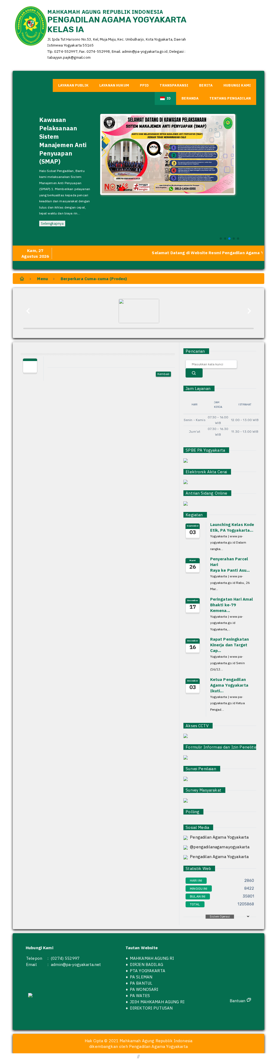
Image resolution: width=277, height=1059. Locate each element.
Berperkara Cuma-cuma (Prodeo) (94, 278)
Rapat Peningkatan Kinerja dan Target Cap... (229, 645)
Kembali (163, 374)
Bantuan (238, 1000)
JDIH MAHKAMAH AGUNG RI (157, 1001)
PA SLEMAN (141, 976)
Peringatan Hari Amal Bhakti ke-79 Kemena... (231, 605)
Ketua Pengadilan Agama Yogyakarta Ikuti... (229, 685)
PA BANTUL (141, 983)
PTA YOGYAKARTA (147, 970)
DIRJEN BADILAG (146, 964)
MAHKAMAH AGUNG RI (152, 958)
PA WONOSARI (144, 989)
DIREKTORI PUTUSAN (151, 1008)
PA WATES (140, 995)
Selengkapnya (52, 223)
